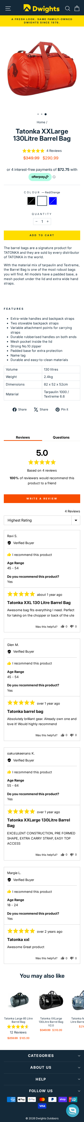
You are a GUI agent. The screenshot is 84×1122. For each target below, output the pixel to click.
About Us (40, 1067)
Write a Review (41, 498)
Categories (41, 1055)
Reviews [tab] (23, 437)
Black (31, 200)
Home (41, 122)
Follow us (41, 1091)
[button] (42, 150)
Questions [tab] (61, 437)
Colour (42, 192)
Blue (52, 200)
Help (41, 1079)
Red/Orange (42, 200)
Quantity (42, 214)
